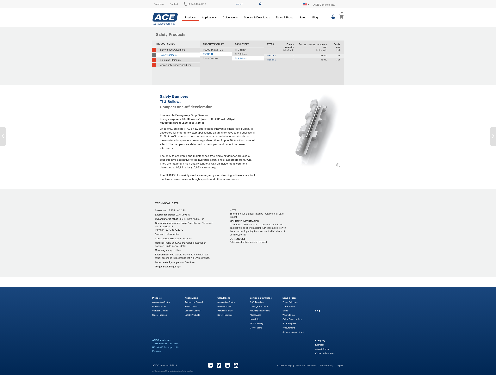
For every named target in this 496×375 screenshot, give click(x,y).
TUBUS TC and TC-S (213, 50)
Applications (191, 298)
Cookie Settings (284, 365)
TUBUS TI (208, 54)
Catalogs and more (259, 306)
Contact (174, 4)
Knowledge (255, 319)
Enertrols (319, 345)
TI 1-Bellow (240, 50)
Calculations (223, 298)
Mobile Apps (255, 315)
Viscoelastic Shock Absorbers (175, 65)
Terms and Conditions (305, 365)
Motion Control (159, 306)
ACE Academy (257, 323)
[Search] (260, 4)
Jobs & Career (322, 349)
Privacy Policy (327, 365)
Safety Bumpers (168, 55)
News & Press (289, 298)
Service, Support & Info (293, 332)
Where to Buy (288, 315)
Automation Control (161, 302)
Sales (285, 310)
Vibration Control (160, 310)
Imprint (340, 365)
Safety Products (159, 315)
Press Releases (290, 302)
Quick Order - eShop (292, 319)
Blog (317, 310)
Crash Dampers (210, 58)
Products (157, 298)
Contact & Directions (325, 353)
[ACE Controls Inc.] (165, 19)
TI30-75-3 (271, 55)
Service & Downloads (261, 298)
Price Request (289, 323)
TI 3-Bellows (241, 58)
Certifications (256, 328)
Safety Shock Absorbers (172, 49)
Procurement (288, 328)
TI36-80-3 (271, 60)
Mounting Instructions (260, 310)
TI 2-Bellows (241, 54)
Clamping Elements (170, 60)
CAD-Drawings (257, 302)
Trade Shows (288, 306)
